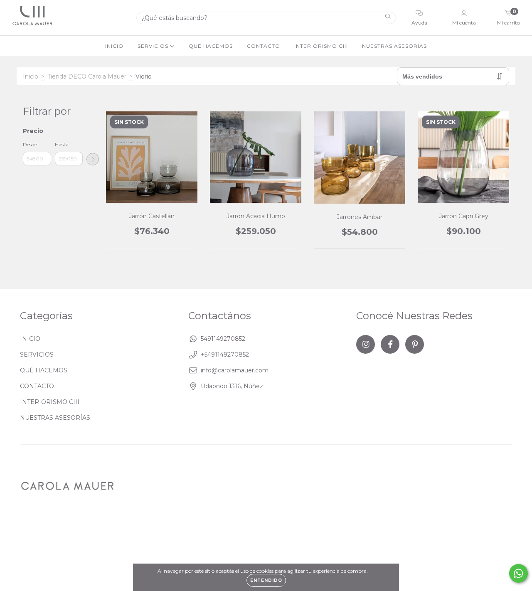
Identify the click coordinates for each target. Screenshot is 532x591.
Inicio (30, 76)
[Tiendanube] (486, 528)
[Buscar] (388, 17)
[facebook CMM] (390, 344)
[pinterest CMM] (414, 344)
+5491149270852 (225, 354)
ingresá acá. (155, 534)
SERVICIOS (154, 46)
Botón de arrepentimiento (216, 534)
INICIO (114, 46)
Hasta (62, 144)
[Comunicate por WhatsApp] (518, 573)
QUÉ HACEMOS (211, 46)
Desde (30, 144)
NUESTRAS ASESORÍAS (394, 46)
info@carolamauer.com (234, 370)
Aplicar (92, 159)
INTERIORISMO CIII (321, 46)
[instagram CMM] (365, 344)
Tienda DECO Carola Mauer (86, 76)
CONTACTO (263, 46)
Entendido (266, 580)
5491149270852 (223, 338)
